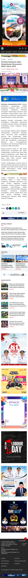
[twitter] (10, 208)
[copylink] (19, 208)
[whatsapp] (13, 208)
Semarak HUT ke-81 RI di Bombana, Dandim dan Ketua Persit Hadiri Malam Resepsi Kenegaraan (16, 324)
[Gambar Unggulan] (14, 91)
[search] (22, 48)
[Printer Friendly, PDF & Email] (6, 205)
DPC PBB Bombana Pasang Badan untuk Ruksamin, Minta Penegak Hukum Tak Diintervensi (14, 228)
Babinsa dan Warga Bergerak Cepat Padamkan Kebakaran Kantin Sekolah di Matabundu (16, 285)
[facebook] (7, 208)
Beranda (3, 59)
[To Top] (25, 538)
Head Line (10, 59)
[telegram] (16, 208)
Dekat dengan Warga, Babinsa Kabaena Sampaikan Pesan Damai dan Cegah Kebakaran (17, 295)
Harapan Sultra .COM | (12, 69)
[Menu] (25, 48)
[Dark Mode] (20, 48)
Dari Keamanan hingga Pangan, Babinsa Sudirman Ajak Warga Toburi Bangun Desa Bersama (17, 313)
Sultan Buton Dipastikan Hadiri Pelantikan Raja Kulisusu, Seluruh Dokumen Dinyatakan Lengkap (13, 233)
